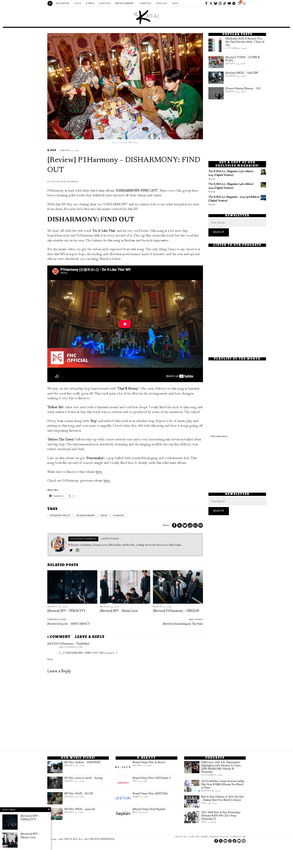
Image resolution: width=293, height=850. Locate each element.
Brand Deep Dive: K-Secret (149, 762)
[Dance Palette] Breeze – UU (243, 88)
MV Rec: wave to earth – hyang (83, 778)
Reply (50, 659)
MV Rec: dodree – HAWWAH (82, 762)
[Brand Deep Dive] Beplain (149, 809)
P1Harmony (118, 516)
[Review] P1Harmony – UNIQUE (176, 611)
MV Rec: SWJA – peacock (79, 809)
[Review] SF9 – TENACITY (66, 611)
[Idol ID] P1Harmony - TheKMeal (68, 644)
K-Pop (51, 150)
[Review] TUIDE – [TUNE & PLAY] (242, 59)
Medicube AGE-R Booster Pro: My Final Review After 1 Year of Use (244, 42)
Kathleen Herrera (65, 181)
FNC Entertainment (85, 516)
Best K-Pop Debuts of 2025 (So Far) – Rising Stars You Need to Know (222, 799)
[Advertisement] (237, 130)
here (99, 472)
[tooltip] (206, 3)
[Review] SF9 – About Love (119, 611)
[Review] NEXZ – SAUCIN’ (241, 73)
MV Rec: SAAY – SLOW (78, 793)
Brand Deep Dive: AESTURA (150, 793)
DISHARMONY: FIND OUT (60, 516)
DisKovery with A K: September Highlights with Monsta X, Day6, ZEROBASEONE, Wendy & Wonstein (221, 767)
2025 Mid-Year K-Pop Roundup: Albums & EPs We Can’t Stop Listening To (221, 815)
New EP (104, 516)
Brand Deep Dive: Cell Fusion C (152, 778)
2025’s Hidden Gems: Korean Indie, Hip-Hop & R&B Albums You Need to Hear (223, 784)
